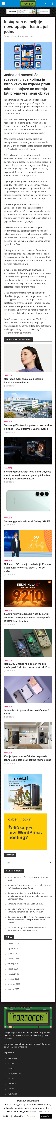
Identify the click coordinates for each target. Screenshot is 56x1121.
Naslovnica (12, 1058)
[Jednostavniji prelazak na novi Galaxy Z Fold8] (28, 689)
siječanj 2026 (13, 979)
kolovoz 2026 (14, 943)
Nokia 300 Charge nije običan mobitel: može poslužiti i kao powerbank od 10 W (27, 666)
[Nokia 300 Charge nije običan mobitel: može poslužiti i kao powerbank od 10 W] (28, 642)
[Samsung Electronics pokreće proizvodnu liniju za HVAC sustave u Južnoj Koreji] (28, 404)
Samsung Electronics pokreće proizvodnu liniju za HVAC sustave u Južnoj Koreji (28, 427)
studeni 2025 (13, 989)
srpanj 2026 (13, 948)
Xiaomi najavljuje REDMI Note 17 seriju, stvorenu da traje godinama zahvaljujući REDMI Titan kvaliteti (27, 617)
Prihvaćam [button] (46, 1116)
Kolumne (12, 1083)
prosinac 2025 (14, 984)
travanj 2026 (13, 963)
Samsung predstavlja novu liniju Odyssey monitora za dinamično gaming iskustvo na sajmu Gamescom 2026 (27, 475)
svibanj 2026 (13, 958)
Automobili (12, 1093)
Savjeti (10, 1068)
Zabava (11, 1078)
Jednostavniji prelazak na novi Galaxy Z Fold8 (26, 712)
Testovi (11, 1088)
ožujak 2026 (13, 968)
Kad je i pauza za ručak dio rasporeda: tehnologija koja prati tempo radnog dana (27, 758)
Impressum (9, 1052)
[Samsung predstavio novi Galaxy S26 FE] (28, 500)
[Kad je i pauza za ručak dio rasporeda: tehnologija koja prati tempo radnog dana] (28, 735)
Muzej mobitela (14, 1073)
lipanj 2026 (12, 953)
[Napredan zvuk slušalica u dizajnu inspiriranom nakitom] (28, 357)
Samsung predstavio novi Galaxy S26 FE (27, 521)
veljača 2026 (13, 974)
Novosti (8, 375)
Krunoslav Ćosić (26, 36)
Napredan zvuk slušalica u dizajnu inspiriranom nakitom (23, 381)
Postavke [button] (31, 1116)
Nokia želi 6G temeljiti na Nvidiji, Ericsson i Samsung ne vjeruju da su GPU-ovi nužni (28, 568)
